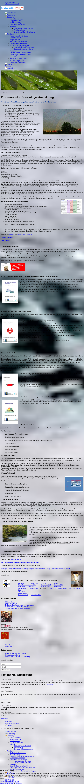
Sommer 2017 (22, 588)
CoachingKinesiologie (17, 24)
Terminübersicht (16, 559)
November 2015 (46, 585)
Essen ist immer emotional (23, 49)
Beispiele (13, 26)
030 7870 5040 (10, 2)
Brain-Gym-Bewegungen (18, 58)
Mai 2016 (56, 583)
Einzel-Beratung (15, 23)
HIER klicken (5, 240)
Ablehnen (11, 781)
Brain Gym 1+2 (10, 602)
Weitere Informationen (7, 783)
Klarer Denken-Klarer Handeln (20, 53)
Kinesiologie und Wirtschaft (23, 28)
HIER (11, 234)
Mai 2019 (72, 588)
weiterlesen (4, 699)
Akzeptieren (4, 781)
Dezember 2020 (23, 595)
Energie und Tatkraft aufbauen (24, 32)
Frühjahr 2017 (58, 586)
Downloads (8, 646)
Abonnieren (5, 670)
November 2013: (33, 583)
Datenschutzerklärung (12, 723)
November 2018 (63, 588)
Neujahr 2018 (34, 588)
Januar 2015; (32, 585)
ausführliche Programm (25, 234)
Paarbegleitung (19, 30)
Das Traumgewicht (11, 603)
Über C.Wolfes (9, 645)
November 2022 (36, 595)
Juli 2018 (53, 588)
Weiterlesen (50, 684)
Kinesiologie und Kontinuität (19, 45)
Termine (8, 66)
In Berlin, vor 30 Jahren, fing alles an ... (17, 607)
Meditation (13, 51)
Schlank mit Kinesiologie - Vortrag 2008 (17, 608)
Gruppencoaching (16, 21)
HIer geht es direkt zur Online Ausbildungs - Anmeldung (20, 562)
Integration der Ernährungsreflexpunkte (18, 40)
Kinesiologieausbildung (12, 655)
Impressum (8, 721)
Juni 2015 (31, 586)
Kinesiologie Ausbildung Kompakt (15, 653)
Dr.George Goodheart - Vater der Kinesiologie (19, 605)
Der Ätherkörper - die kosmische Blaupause (17, 61)
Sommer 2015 (45, 583)
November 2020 (23, 593)
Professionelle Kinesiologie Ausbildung (17, 657)
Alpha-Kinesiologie (16, 19)
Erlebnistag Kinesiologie (18, 43)
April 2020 (21, 591)
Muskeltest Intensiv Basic (19, 36)
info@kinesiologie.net (12, 4)
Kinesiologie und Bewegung (24, 47)
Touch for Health (15, 38)
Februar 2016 (47, 586)
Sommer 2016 (58, 585)
